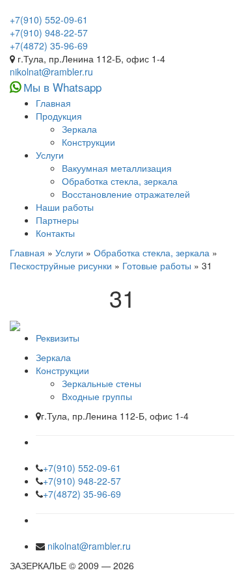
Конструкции (88, 141)
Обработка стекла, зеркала (120, 180)
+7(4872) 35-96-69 (49, 45)
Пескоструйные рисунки (61, 265)
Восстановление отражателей (126, 193)
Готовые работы (156, 265)
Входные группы (97, 396)
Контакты (55, 232)
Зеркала (79, 128)
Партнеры (57, 219)
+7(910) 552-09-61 (49, 19)
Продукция (59, 115)
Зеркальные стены (101, 383)
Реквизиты (57, 337)
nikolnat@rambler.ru (51, 71)
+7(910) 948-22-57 (49, 32)
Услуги (50, 154)
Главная (53, 102)
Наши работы (65, 206)
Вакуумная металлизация (117, 167)
